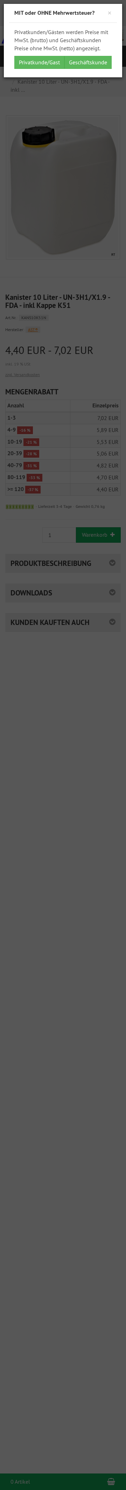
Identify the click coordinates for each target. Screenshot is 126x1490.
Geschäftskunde (88, 62)
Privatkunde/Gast (39, 62)
